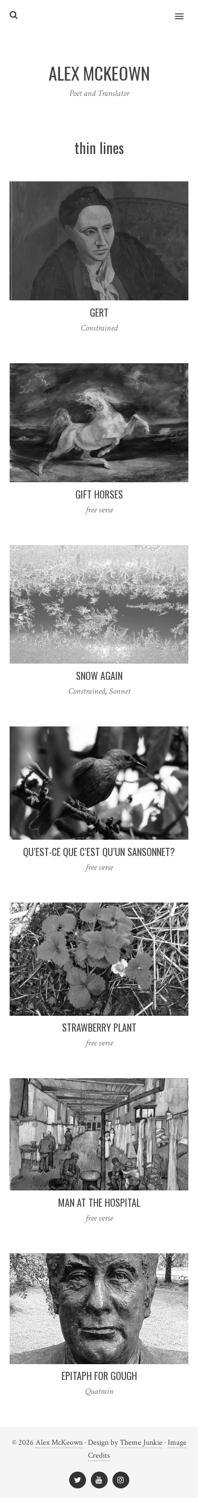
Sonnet (119, 691)
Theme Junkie (141, 1443)
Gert (99, 312)
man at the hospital (99, 1202)
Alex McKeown (59, 1443)
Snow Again (99, 675)
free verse (99, 509)
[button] (185, 10)
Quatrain (99, 1391)
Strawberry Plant (99, 1027)
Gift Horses (99, 494)
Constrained (99, 327)
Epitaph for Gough (99, 1375)
